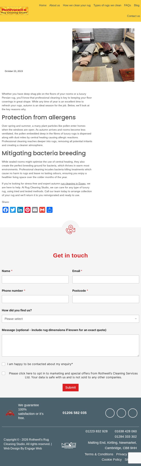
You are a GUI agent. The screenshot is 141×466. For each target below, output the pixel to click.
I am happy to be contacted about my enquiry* (40, 364)
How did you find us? (17, 310)
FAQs (127, 5)
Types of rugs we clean (107, 5)
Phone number (13, 290)
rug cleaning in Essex (73, 183)
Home (42, 5)
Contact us (133, 15)
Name (7, 271)
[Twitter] (132, 413)
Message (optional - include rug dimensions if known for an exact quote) (54, 330)
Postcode (80, 290)
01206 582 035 (75, 413)
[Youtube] (110, 413)
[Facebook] (121, 413)
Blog (136, 5)
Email (77, 271)
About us (54, 5)
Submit (70, 387)
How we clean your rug (77, 5)
